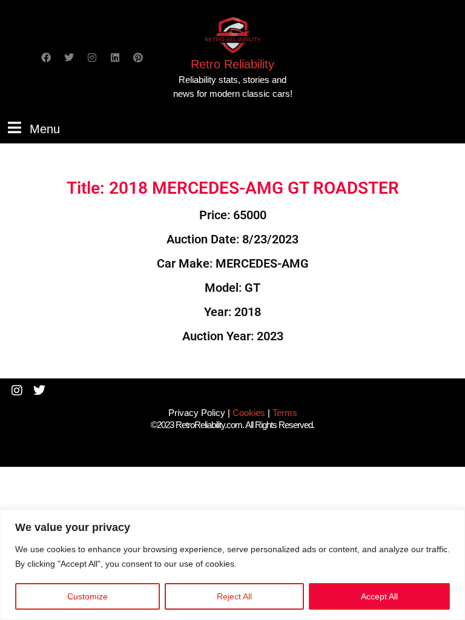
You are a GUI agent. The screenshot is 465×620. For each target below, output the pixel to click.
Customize (87, 596)
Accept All (379, 596)
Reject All (234, 596)
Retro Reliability (232, 64)
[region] (232, 564)
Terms (284, 412)
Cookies (248, 412)
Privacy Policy (196, 412)
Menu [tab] (45, 128)
